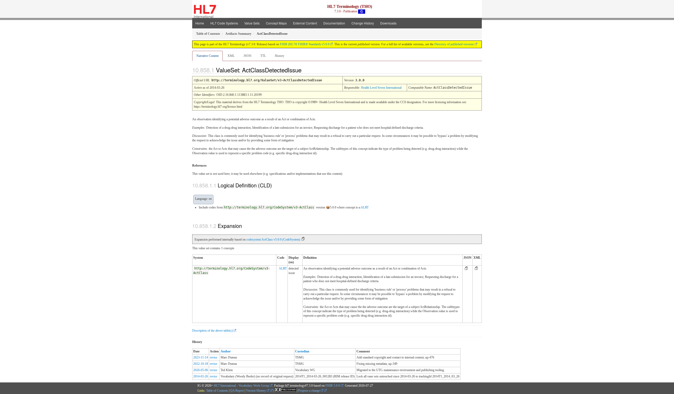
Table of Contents (217, 390)
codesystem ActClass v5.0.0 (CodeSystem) (273, 239)
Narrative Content (207, 56)
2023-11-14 (200, 357)
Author (226, 351)
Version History (256, 390)
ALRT (365, 207)
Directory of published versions (454, 44)
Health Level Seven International (381, 87)
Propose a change (309, 390)
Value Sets (252, 23)
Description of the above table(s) (212, 330)
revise (213, 357)
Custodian (302, 351)
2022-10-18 (200, 364)
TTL (263, 56)
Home (199, 23)
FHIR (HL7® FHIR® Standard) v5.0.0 (304, 44)
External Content (305, 23)
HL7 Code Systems (224, 23)
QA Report (237, 390)
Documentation (334, 23)
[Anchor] (306, 70)
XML (231, 56)
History (279, 56)
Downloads (388, 23)
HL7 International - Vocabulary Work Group (241, 385)
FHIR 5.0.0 (332, 385)
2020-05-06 (200, 370)
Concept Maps (276, 23)
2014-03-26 (200, 376)
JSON (247, 56)
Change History (362, 23)
